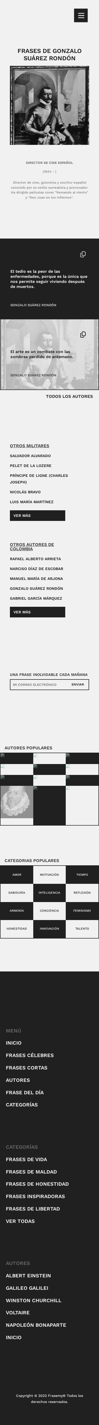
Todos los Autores (69, 396)
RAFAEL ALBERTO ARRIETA (35, 559)
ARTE (14, 334)
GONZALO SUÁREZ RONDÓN (33, 305)
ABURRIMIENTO (23, 254)
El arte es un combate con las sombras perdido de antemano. (41, 354)
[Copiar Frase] (83, 255)
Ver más (22, 515)
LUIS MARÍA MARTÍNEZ (32, 502)
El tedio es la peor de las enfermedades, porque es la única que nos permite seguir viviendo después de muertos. (48, 279)
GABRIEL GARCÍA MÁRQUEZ (36, 598)
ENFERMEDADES (51, 254)
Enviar (78, 684)
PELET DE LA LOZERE (31, 465)
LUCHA (26, 334)
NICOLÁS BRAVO (25, 492)
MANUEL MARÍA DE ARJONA (36, 578)
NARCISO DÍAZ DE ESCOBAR (36, 569)
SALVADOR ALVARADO (30, 456)
